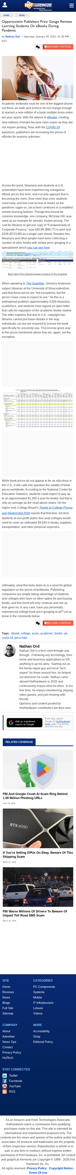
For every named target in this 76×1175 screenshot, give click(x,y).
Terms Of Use (38, 1172)
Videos (37, 1013)
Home (6, 986)
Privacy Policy (11, 1052)
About (6, 1031)
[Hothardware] (38, 6)
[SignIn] (7, 5)
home (6, 15)
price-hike (21, 637)
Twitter (13, 1075)
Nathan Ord (29, 646)
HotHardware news (57, 722)
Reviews (8, 992)
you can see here (38, 247)
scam (35, 633)
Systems (38, 992)
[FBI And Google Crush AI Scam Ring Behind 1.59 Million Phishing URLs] (38, 769)
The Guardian (35, 283)
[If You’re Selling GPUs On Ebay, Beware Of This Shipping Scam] (38, 828)
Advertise (8, 1036)
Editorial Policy (43, 1041)
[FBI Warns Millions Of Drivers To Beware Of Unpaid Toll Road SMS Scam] (38, 887)
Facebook (15, 1081)
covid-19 (7, 637)
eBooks (52, 117)
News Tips (9, 1041)
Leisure (38, 1008)
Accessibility (41, 1031)
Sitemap (7, 1013)
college (25, 633)
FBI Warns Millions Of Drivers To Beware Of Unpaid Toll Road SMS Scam (35, 913)
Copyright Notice (61, 1168)
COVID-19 (53, 127)
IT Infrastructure (43, 1002)
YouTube (15, 1086)
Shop (36, 1036)
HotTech (7, 1057)
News (22, 15)
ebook (15, 633)
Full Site (7, 1008)
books (58, 633)
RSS (12, 1091)
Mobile (37, 997)
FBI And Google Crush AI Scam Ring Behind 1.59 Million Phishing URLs (35, 796)
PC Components (44, 986)
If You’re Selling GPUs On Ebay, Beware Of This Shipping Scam (38, 854)
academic (46, 633)
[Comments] (38, 47)
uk (65, 633)
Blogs (6, 1002)
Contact (7, 1047)
